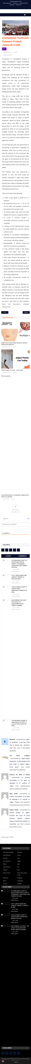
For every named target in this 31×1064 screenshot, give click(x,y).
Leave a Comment (7, 55)
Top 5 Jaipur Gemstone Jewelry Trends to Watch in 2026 (19, 577)
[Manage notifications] (3, 1061)
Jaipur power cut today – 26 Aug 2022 (12, 370)
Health (19, 861)
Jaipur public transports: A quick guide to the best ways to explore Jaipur (20, 761)
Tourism (5, 883)
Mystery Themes (15, 1060)
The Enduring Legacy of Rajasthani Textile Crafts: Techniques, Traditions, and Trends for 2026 (19, 564)
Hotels (4, 864)
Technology (20, 880)
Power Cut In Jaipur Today (22, 874)
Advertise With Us (24, 3)
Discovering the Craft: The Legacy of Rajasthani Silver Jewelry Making (19, 602)
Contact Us (15, 3)
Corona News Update (8, 852)
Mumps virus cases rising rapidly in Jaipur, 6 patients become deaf (14, 343)
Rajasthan (5, 877)
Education (19, 852)
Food (18, 858)
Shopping (19, 877)
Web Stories (18, 4)
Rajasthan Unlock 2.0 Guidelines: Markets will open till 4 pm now (15, 496)
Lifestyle (5, 870)
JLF (18, 867)
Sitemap (16, 1062)
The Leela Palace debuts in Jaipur (6, 312)
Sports (4, 880)
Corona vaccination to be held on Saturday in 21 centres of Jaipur (20, 799)
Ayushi (15, 52)
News (4, 48)
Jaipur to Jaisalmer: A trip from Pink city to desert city (20, 742)
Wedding (19, 883)
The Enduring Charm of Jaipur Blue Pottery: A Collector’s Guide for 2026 (19, 723)
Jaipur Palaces (6, 867)
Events (19, 855)
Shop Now (12, 4)
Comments (23, 556)
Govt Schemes (6, 861)
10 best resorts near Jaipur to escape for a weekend (27, 312)
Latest (8, 556)
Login (28, 518)
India (18, 864)
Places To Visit (6, 873)
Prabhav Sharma (15, 571)
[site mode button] (25, 15)
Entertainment (6, 855)
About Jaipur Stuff (7, 3)
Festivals (5, 858)
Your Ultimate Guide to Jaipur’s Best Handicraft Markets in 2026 (19, 589)
